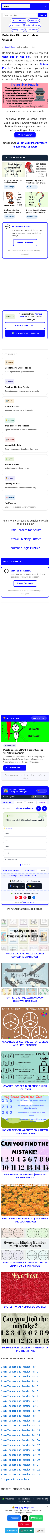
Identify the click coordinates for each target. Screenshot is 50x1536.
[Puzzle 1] (20, 865)
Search (43, 15)
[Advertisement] (25, 281)
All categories (30, 870)
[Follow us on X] (29, 897)
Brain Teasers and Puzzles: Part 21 (20, 1464)
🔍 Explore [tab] (42, 802)
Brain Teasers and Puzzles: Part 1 (19, 1366)
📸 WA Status (26, 1531)
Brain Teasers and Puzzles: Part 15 (20, 1435)
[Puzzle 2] (22, 864)
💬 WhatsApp (36, 1518)
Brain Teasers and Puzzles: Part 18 (20, 1450)
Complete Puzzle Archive (15, 1479)
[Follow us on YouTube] (20, 897)
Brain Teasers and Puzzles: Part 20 (20, 1459)
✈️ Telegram (11, 1531)
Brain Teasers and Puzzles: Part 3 (19, 1376)
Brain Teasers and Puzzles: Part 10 (20, 1410)
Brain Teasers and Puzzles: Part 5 (19, 1386)
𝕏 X (24, 1518)
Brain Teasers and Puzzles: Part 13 (20, 1425)
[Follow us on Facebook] (33, 897)
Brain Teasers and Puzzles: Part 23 (20, 1474)
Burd (7, 853)
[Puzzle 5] (29, 864)
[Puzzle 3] (25, 864)
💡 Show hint (8, 828)
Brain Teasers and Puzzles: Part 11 (20, 1415)
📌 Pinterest (25, 1524)
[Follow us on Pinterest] (16, 897)
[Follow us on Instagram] (25, 897)
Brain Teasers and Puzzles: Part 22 (20, 1469)
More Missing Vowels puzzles (13, 870)
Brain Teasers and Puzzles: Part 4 (19, 1381)
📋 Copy (40, 1531)
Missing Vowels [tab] (8, 802)
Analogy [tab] (19, 802)
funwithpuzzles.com (28, 902)
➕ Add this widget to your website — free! (19, 876)
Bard (7, 834)
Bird (6, 840)
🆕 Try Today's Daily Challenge (25, 333)
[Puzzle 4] (27, 864)
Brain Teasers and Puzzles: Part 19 (20, 1454)
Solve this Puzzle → (15, 768)
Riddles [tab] (30, 802)
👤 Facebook (13, 1518)
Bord (7, 847)
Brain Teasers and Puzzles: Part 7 (19, 1396)
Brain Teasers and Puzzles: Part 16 (20, 1440)
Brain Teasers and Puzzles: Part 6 (19, 1391)
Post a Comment (25, 243)
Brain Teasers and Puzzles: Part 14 (20, 1430)
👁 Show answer (11, 860)
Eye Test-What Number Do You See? (25, 1307)
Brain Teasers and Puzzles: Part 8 (19, 1401)
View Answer (25, 135)
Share (43, 870)
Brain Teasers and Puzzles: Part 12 (20, 1420)
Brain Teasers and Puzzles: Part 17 (20, 1445)
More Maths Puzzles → (25, 325)
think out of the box (16, 56)
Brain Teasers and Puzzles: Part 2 (19, 1371)
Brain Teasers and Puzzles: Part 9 (19, 1405)
